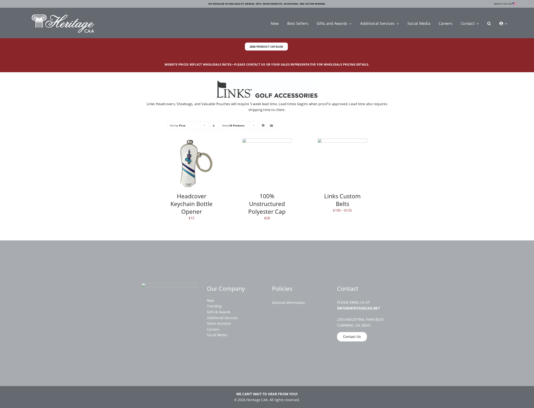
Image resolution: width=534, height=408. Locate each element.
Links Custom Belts (342, 200)
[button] (489, 23)
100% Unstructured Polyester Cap (267, 203)
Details (194, 164)
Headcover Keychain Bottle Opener (191, 203)
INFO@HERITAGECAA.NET (358, 308)
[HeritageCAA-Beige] (63, 16)
